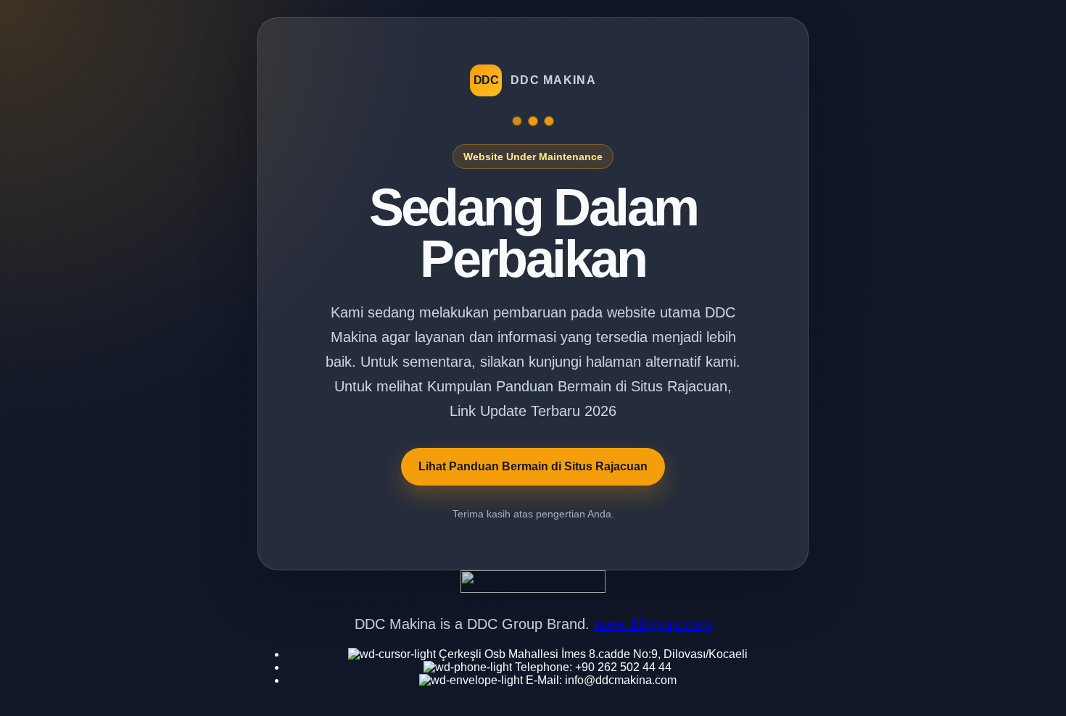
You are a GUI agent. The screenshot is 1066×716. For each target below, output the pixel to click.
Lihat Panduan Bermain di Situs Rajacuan (533, 466)
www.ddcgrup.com (653, 624)
